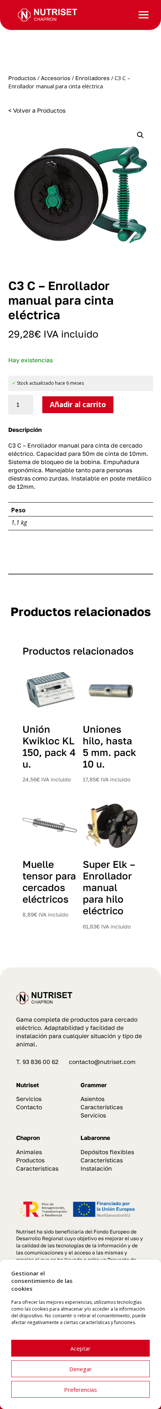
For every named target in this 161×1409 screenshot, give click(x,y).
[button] (140, 135)
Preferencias (80, 1389)
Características (101, 1107)
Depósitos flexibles (107, 1152)
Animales (29, 1152)
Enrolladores (92, 78)
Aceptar (80, 1348)
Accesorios (55, 78)
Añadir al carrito (78, 404)
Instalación (96, 1168)
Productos (22, 78)
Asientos (92, 1098)
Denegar (80, 1369)
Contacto (29, 1107)
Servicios (29, 1098)
